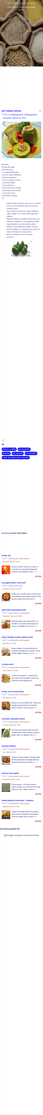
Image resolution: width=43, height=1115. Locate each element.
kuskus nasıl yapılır (10, 773)
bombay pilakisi (9, 746)
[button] (40, 111)
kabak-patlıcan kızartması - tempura (18, 800)
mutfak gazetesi (21, 3)
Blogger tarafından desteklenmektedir (23, 835)
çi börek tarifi (7, 664)
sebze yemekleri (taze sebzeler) (16, 458)
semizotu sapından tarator (13, 719)
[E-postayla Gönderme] (3, 445)
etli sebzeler (18, 453)
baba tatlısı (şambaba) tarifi (14, 610)
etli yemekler (31, 453)
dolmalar (6, 453)
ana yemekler (24, 449)
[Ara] (40, 4)
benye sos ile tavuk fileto (13, 692)
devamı (38, 576)
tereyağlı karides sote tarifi (13, 583)
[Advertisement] (21, 42)
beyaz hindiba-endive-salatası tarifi (17, 637)
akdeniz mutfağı (9, 449)
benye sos (6, 555)
